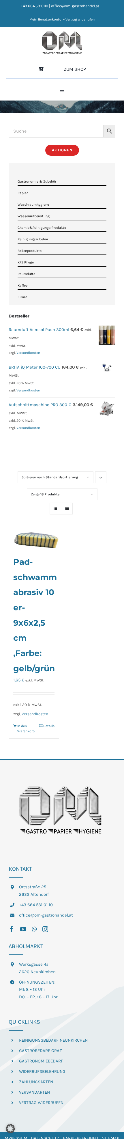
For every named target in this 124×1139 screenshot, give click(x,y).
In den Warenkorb (25, 728)
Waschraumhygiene (33, 204)
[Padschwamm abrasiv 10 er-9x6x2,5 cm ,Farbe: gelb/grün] (34, 540)
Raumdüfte (26, 274)
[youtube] (23, 929)
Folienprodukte (30, 251)
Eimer (22, 297)
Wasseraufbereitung (34, 216)
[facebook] (11, 929)
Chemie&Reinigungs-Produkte (42, 228)
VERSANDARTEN (34, 1092)
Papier (23, 193)
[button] (10, 1128)
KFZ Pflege (26, 262)
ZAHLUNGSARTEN (36, 1081)
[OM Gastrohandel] (62, 33)
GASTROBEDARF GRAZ (40, 1050)
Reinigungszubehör (33, 239)
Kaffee (22, 285)
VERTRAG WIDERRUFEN (41, 1102)
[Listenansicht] (66, 508)
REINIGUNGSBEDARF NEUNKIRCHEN (53, 1040)
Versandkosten (35, 714)
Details (49, 726)
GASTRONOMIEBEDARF (41, 1061)
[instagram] (45, 929)
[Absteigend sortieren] (100, 477)
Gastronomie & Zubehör (37, 181)
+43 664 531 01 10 (36, 904)
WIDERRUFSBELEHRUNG (42, 1071)
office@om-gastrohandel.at (46, 915)
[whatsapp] (34, 929)
